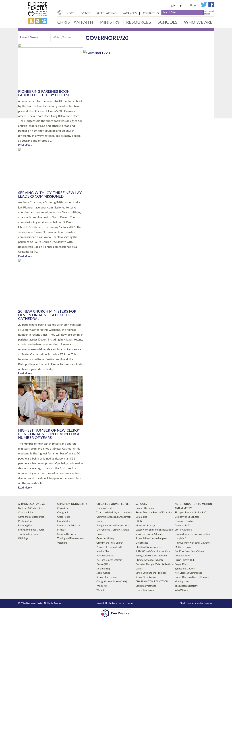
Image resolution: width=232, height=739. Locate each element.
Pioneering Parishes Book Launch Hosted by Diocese (44, 93)
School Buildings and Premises (151, 573)
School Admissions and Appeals (151, 538)
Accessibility (103, 603)
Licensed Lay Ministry (68, 526)
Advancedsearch (209, 13)
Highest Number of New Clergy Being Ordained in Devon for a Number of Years (49, 434)
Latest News (29, 37)
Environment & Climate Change (112, 530)
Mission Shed (103, 551)
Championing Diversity (72, 504)
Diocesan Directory (185, 521)
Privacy (113, 603)
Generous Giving (105, 538)
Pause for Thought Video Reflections (154, 564)
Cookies (129, 603)
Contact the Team (145, 508)
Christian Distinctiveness (148, 547)
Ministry (110, 22)
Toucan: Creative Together (199, 603)
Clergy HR (62, 513)
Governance (142, 543)
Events (85, 13)
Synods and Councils (185, 569)
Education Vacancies (146, 586)
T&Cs (121, 603)
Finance (100, 534)
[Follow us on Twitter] (204, 6)
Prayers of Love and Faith (109, 547)
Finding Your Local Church (31, 530)
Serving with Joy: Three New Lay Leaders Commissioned (50, 194)
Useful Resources (145, 590)
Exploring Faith (25, 526)
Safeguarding (106, 13)
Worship (100, 590)
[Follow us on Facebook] (211, 6)
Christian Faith (75, 22)
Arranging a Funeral (31, 504)
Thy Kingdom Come (28, 534)
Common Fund (103, 508)
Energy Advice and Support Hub (112, 526)
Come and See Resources (31, 517)
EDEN (139, 521)
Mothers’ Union (183, 547)
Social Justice (103, 573)
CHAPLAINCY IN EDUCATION (152, 582)
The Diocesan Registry (186, 586)
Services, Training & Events (149, 534)
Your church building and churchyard (114, 513)
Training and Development (70, 538)
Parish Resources (105, 556)
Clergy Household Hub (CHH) (111, 582)
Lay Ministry (63, 521)
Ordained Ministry (66, 534)
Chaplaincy (62, 508)
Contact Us (151, 13)
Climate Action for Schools (149, 560)
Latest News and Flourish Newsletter (155, 530)
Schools (167, 22)
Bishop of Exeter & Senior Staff (190, 513)
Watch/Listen (62, 37)
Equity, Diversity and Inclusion (151, 556)
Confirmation (25, 521)
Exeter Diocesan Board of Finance (192, 577)
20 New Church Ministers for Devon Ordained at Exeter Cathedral (47, 315)
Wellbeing (101, 586)
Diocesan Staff (182, 526)
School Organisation (146, 577)
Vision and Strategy (146, 526)
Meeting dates (182, 582)
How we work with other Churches (193, 543)
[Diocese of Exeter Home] (60, 12)
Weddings (23, 538)
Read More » (25, 145)
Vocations (62, 543)
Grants (139, 569)
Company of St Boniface (187, 517)
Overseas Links (182, 556)
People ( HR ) (102, 564)
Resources (138, 22)
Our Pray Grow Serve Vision (189, 551)
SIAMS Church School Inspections (153, 551)
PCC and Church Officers (109, 560)
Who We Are (198, 22)
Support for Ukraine (106, 577)
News (70, 13)
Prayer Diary (181, 564)
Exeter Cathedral (183, 530)
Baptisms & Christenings (30, 508)
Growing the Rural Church (109, 543)
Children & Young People (112, 504)
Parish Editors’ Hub (184, 560)
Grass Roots (63, 517)
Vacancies (130, 13)
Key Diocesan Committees (188, 573)
